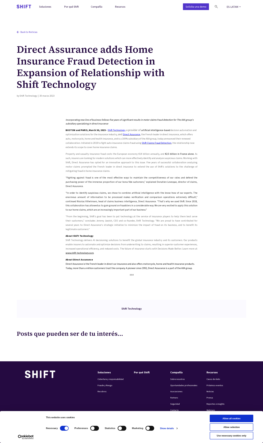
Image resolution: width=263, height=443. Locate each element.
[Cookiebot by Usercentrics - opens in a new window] (25, 437)
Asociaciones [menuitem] (176, 391)
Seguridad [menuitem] (175, 404)
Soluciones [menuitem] (45, 6)
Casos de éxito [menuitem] (213, 379)
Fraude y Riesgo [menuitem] (105, 385)
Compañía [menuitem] (96, 6)
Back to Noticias (28, 32)
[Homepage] (24, 7)
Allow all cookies (231, 418)
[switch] (91, 427)
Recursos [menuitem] (120, 6)
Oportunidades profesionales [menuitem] (183, 385)
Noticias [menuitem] (210, 391)
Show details (167, 428)
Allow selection (231, 427)
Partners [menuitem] (174, 397)
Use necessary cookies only (231, 435)
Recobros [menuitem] (102, 391)
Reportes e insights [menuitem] (215, 404)
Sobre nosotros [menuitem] (177, 379)
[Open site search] (216, 6)
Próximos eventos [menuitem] (215, 385)
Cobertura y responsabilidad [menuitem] (111, 379)
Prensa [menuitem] (210, 397)
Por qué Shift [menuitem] (71, 6)
